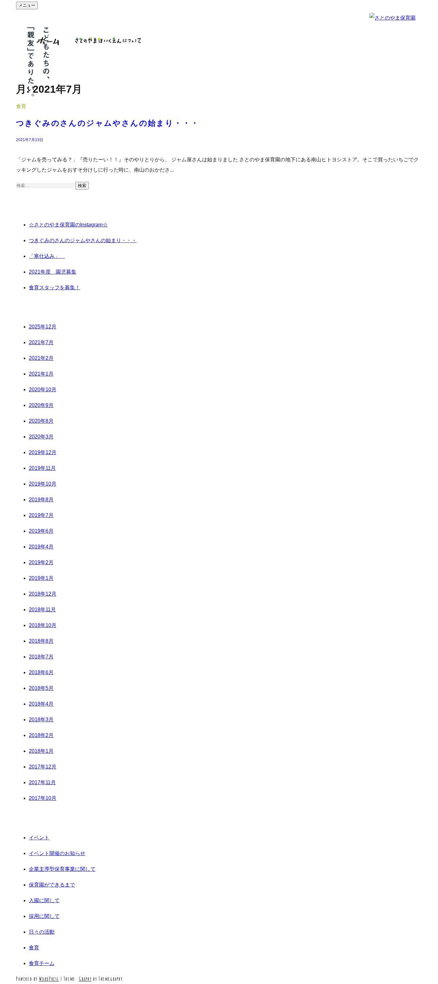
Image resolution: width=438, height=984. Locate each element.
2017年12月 (42, 766)
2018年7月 (41, 656)
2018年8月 (41, 641)
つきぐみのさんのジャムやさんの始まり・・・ (107, 123)
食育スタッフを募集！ (54, 287)
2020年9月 (41, 405)
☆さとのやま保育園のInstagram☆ (68, 224)
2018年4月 (41, 704)
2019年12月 (42, 452)
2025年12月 (42, 326)
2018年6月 (41, 672)
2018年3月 (41, 719)
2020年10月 (42, 389)
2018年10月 (42, 625)
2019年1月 (41, 578)
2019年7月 (41, 515)
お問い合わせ (178, 40)
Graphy (85, 979)
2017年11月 (42, 782)
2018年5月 (41, 688)
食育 (21, 106)
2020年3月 (41, 436)
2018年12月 (42, 594)
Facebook (220, 40)
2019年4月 (41, 546)
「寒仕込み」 (47, 256)
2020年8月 (41, 421)
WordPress (49, 979)
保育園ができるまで (52, 884)
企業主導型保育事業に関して (62, 869)
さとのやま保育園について (108, 40)
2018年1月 (41, 751)
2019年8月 (41, 499)
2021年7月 (41, 342)
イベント (39, 837)
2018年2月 (41, 735)
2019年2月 (41, 562)
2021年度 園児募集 (52, 272)
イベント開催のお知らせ (57, 853)
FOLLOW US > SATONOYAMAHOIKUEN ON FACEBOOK (430, 492)
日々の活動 (42, 932)
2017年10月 (42, 798)
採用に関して (44, 916)
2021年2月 (41, 358)
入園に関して (44, 900)
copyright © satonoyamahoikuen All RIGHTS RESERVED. (7, 492)
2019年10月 (42, 484)
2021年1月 (41, 374)
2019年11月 (42, 468)
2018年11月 (42, 609)
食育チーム (42, 963)
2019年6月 (41, 531)
